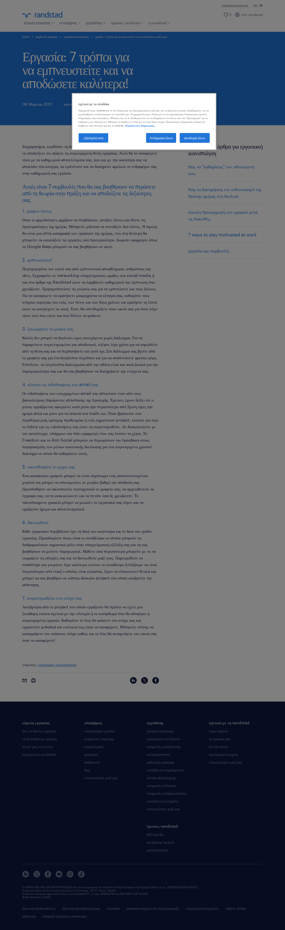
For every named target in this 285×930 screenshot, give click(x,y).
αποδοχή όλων (194, 138)
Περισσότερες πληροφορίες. (140, 125)
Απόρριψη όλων (161, 138)
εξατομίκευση (93, 138)
